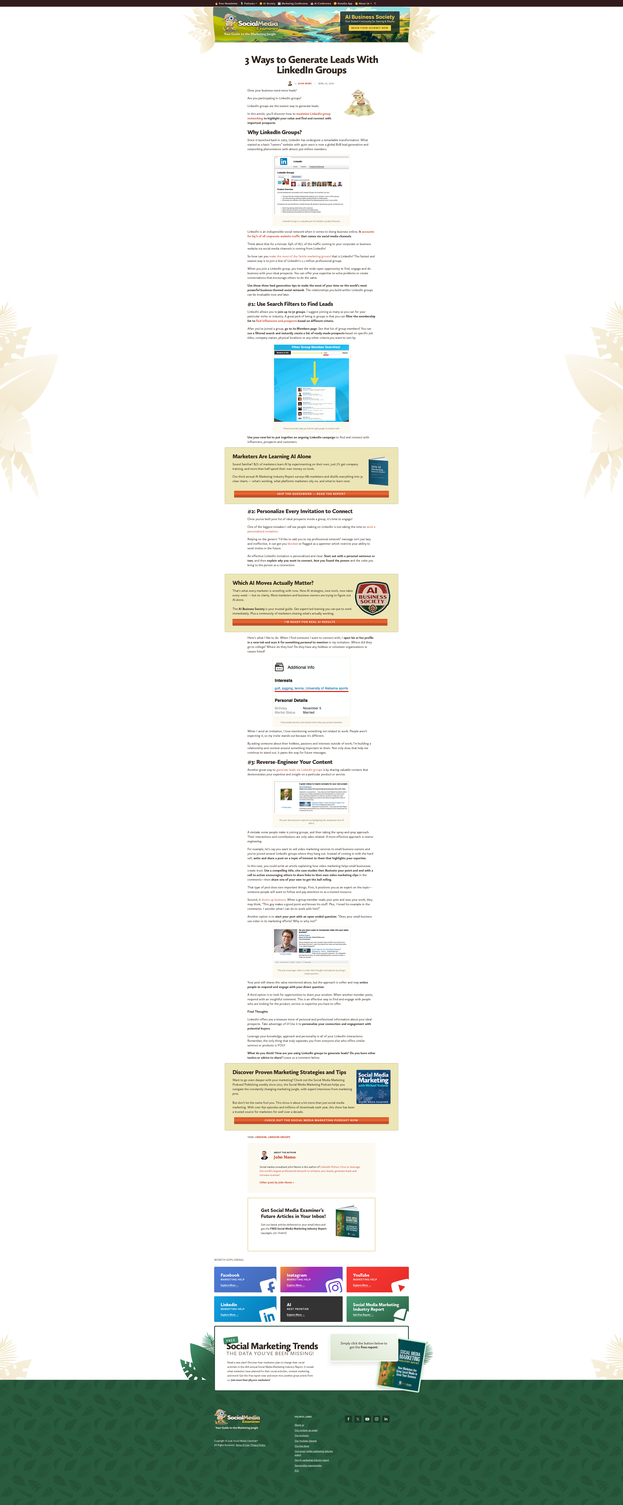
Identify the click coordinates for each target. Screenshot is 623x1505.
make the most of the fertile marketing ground (300, 256)
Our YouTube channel (306, 1440)
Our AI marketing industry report (312, 1460)
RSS (297, 1470)
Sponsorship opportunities (308, 1465)
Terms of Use (242, 1445)
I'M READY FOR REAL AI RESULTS (310, 622)
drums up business (274, 900)
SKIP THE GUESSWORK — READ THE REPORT (311, 493)
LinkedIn (261, 1137)
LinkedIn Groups (279, 1137)
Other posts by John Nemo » (277, 1182)
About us (299, 1425)
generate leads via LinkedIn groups (299, 770)
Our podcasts (302, 1435)
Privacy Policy (258, 1445)
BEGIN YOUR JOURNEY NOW (369, 28)
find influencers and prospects (276, 321)
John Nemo (285, 1157)
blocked (293, 544)
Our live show (302, 1446)
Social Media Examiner (250, 22)
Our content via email (306, 1430)
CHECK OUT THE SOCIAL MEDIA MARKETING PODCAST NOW (311, 1120)
